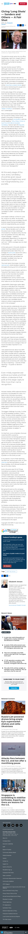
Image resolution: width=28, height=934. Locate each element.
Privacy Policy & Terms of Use (10, 893)
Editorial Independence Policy (10, 910)
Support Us (5, 864)
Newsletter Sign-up (7, 869)
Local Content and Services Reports (11, 916)
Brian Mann (4, 808)
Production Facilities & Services (10, 913)
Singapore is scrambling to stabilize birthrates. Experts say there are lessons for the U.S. (13, 800)
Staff (4, 846)
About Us (5, 838)
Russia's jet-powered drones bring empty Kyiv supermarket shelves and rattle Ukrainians (12, 721)
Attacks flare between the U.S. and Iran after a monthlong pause (13, 760)
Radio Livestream (7, 875)
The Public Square (7, 919)
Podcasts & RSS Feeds (8, 872)
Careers (4, 858)
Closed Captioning (7, 902)
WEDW (10, 833)
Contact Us (5, 861)
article (3, 229)
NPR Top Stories (11, 571)
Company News (6, 841)
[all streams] (26, 932)
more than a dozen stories (14, 85)
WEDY (14, 833)
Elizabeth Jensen (15, 582)
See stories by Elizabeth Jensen (17, 605)
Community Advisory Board (9, 852)
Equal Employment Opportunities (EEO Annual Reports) (14, 887)
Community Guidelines (8, 881)
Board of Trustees (7, 849)
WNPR (9, 834)
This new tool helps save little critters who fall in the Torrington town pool (15, 654)
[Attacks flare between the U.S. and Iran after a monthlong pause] (13, 749)
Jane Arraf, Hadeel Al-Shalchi (8, 766)
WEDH (4, 833)
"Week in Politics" (6, 108)
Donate (23, 3)
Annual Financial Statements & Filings (12, 896)
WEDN (7, 833)
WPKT (12, 834)
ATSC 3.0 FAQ (14, 835)
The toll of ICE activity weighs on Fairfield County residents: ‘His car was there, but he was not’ (15, 669)
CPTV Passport (6, 884)
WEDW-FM (5, 834)
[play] (2, 932)
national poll (5, 265)
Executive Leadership (8, 843)
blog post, (21, 125)
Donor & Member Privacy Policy (10, 890)
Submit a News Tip (7, 867)
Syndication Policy (7, 908)
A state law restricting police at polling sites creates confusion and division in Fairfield (14, 639)
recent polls (11, 252)
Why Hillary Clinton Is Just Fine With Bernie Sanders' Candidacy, (13, 123)
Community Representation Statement (12, 878)
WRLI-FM (16, 834)
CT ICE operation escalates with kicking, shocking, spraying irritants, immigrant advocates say (15, 662)
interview (4, 462)
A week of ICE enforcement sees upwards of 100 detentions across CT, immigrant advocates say (15, 646)
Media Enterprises (7, 855)
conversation (17, 119)
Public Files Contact (6, 835)
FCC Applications (7, 905)
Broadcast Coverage (7, 899)
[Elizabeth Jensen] (4, 584)
